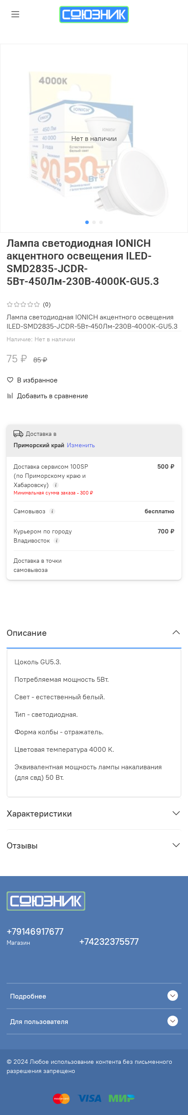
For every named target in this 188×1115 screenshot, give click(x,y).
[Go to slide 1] (87, 222)
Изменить (81, 445)
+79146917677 (35, 931)
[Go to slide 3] (101, 222)
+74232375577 (109, 941)
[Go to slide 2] (94, 222)
